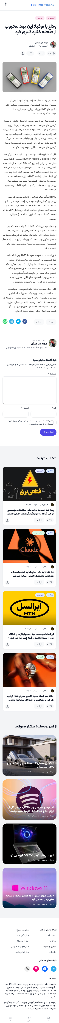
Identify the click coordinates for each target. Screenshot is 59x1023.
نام (54, 408)
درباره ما (53, 941)
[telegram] (11, 321)
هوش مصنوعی (38, 533)
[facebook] (24, 321)
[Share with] (22, 53)
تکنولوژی (51, 18)
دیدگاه (52, 374)
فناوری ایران (40, 471)
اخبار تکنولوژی (23, 935)
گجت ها (40, 657)
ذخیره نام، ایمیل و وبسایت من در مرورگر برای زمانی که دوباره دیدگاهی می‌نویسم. (29, 422)
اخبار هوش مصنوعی (20, 946)
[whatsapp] (5, 321)
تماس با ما (51, 935)
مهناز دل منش (41, 43)
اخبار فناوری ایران (22, 952)
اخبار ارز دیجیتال (23, 941)
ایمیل (25, 408)
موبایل (40, 18)
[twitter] (18, 321)
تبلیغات (52, 952)
